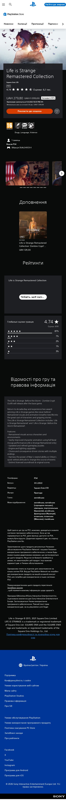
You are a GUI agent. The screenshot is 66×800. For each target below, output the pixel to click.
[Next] (61, 173)
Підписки (53, 23)
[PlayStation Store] (14, 14)
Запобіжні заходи (15, 588)
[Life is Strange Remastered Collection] (27, 173)
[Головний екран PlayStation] (33, 4)
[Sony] (59, 798)
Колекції (22, 23)
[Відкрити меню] (3, 4)
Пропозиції (37, 23)
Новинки (8, 23)
